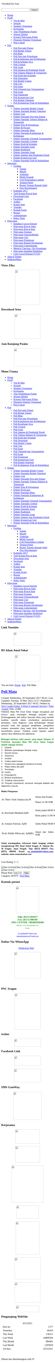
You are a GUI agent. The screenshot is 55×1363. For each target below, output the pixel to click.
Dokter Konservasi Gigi (25, 158)
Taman (23, 169)
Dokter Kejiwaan (21, 127)
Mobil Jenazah (27, 177)
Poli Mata (18, 53)
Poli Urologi (19, 64)
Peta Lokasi (19, 42)
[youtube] (27, 639)
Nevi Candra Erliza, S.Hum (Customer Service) (24, 706)
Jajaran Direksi (20, 34)
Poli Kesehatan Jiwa (23, 62)
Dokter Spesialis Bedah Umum (28, 108)
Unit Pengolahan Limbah (32, 180)
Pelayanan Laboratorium (25, 245)
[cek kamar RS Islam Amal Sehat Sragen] (27, 1011)
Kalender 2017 (20, 190)
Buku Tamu (19, 218)
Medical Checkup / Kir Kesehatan (29, 248)
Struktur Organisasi (22, 26)
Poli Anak (18, 67)
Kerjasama (18, 29)
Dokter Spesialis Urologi (25, 141)
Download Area (21, 196)
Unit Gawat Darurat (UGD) (26, 254)
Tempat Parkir (26, 182)
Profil (10, 18)
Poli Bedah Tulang (22, 51)
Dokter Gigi (19, 114)
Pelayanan (12, 221)
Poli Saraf (18, 86)
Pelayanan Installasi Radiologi (27, 251)
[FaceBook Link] (27, 1065)
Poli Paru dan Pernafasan (25, 56)
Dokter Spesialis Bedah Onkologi (29, 111)
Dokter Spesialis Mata (24, 130)
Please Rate (6, 873)
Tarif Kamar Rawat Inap (25, 193)
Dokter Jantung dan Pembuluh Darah (31, 155)
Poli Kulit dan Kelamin (24, 75)
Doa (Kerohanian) (28, 188)
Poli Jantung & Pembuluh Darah (29, 70)
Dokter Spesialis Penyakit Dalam (29, 116)
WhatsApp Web (26, 948)
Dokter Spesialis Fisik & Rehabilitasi (31, 160)
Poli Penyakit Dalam (23, 48)
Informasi (11, 163)
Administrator (20, 215)
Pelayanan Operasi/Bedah (25, 234)
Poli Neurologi (20, 78)
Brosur (16, 212)
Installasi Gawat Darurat (25, 223)
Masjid (23, 171)
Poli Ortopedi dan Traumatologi (28, 89)
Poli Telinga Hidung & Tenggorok (30, 72)
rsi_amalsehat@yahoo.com (40, 851)
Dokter (10, 105)
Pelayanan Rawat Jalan (24, 226)
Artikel (16, 201)
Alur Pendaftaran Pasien (25, 31)
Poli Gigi (17, 83)
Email (5, 709)
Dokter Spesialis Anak (24, 152)
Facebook (18, 199)
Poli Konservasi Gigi (23, 97)
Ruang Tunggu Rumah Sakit (33, 185)
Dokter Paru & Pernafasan (26, 125)
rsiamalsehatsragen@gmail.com (27, 936)
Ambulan (24, 174)
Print (51, 706)
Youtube (17, 207)
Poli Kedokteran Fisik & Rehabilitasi (31, 103)
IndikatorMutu (14, 259)
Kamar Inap (19, 204)
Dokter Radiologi (21, 149)
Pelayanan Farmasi (22, 232)
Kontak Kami (20, 210)
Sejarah (17, 23)
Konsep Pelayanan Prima (25, 37)
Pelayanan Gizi (20, 237)
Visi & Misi (19, 20)
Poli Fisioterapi (20, 94)
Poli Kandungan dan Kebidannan (29, 59)
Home (10, 15)
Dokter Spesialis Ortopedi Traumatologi (32, 138)
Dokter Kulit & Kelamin (25, 144)
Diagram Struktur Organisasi (27, 40)
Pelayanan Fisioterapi (23, 240)
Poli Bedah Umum (22, 81)
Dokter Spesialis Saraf (24, 147)
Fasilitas (17, 166)
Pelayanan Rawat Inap (24, 229)
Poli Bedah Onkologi (23, 100)
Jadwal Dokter (14, 256)
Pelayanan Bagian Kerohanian (28, 243)
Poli (9, 45)
